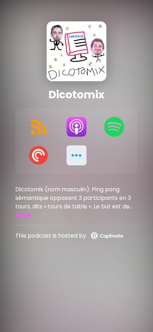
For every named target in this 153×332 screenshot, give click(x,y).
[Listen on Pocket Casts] (38, 155)
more (23, 215)
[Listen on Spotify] (114, 127)
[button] (76, 155)
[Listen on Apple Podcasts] (76, 127)
